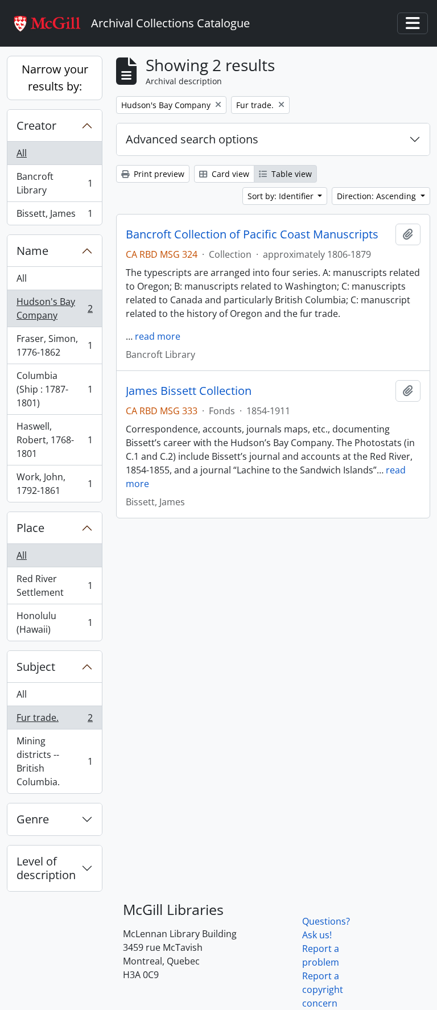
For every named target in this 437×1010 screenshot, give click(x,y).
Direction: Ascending (377, 196)
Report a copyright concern (322, 989)
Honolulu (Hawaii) (54, 622)
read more (157, 336)
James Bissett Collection (189, 391)
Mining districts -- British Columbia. (54, 761)
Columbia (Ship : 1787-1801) (54, 389)
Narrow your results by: (55, 77)
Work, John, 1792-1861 (54, 484)
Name (32, 250)
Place (30, 527)
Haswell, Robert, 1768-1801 (54, 440)
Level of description (46, 868)
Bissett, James (54, 216)
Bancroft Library (54, 183)
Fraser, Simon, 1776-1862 (54, 345)
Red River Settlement (54, 585)
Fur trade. (54, 720)
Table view (290, 173)
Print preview (157, 173)
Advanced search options (192, 139)
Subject (36, 666)
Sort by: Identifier (282, 196)
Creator (36, 125)
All (22, 153)
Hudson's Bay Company (54, 308)
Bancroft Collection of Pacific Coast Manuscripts (252, 234)
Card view (229, 173)
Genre (33, 819)
